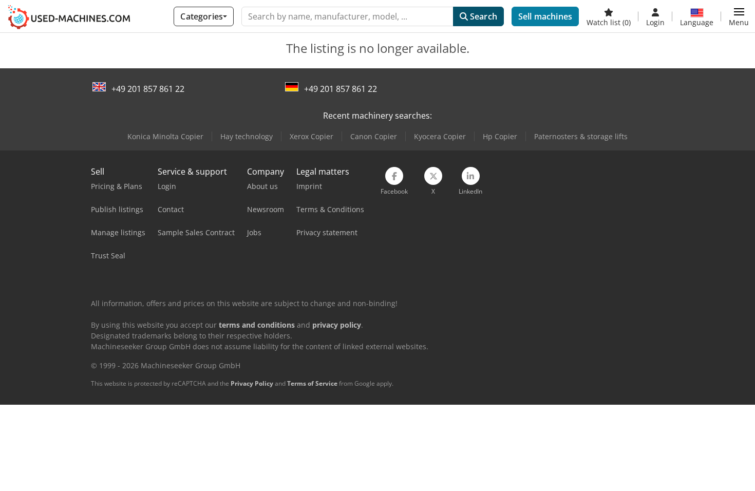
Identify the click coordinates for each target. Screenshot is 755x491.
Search (482, 16)
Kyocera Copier (440, 136)
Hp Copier (500, 136)
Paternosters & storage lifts (581, 136)
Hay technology (246, 136)
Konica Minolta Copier (165, 136)
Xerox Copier (311, 136)
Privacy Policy (252, 383)
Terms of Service (312, 383)
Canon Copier (373, 136)
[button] (739, 16)
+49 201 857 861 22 (147, 89)
